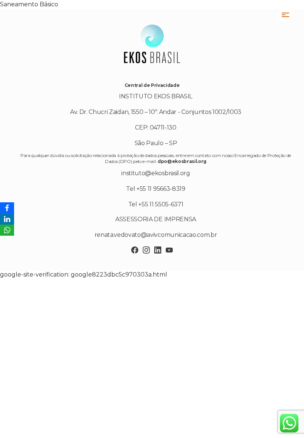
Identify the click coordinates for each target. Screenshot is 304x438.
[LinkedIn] (7, 219)
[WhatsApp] (7, 230)
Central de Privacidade (152, 85)
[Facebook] (7, 207)
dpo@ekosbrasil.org (182, 161)
